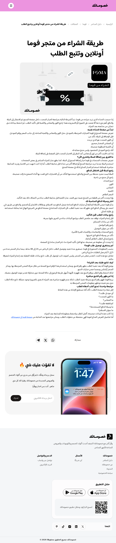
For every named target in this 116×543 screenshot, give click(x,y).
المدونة (110, 469)
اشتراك (15, 398)
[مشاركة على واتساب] (53, 340)
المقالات (74, 24)
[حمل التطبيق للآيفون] (98, 492)
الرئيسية (109, 24)
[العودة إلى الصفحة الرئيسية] (101, 437)
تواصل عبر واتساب (45, 460)
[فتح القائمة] (11, 6)
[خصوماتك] (100, 6)
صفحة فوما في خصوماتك (21, 317)
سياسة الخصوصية (105, 473)
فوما (84, 24)
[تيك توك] (63, 526)
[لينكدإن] (76, 526)
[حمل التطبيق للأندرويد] (74, 492)
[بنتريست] (56, 526)
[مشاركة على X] (45, 340)
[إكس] (82, 526)
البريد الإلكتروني (46, 465)
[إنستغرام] (69, 526)
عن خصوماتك (107, 465)
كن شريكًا (78, 460)
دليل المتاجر (96, 24)
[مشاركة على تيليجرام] (38, 340)
